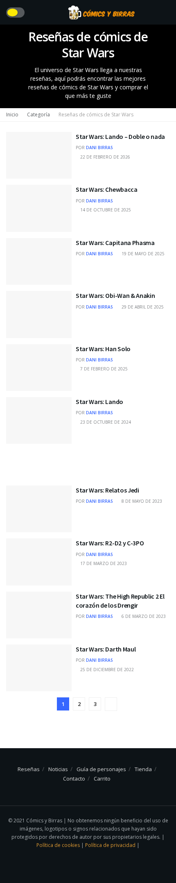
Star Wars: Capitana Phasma (115, 242)
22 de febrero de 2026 (104, 157)
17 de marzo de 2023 (103, 563)
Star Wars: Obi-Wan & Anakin (115, 295)
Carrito (102, 778)
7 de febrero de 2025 (103, 369)
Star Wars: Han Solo (103, 349)
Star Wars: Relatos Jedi (107, 490)
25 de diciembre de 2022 (106, 669)
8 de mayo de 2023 (141, 501)
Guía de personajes (101, 769)
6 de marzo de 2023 (143, 616)
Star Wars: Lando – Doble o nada (120, 136)
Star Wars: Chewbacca (107, 189)
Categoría (38, 114)
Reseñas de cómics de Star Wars (96, 114)
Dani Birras (99, 147)
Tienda (143, 769)
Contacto (74, 778)
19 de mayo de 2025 (142, 254)
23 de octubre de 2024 (105, 422)
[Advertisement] (88, 460)
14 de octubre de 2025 (105, 210)
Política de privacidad (111, 845)
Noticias (58, 769)
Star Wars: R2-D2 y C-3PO (110, 543)
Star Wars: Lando (99, 401)
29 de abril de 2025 (142, 307)
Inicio (12, 114)
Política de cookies (58, 845)
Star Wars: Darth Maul (105, 649)
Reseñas (29, 769)
